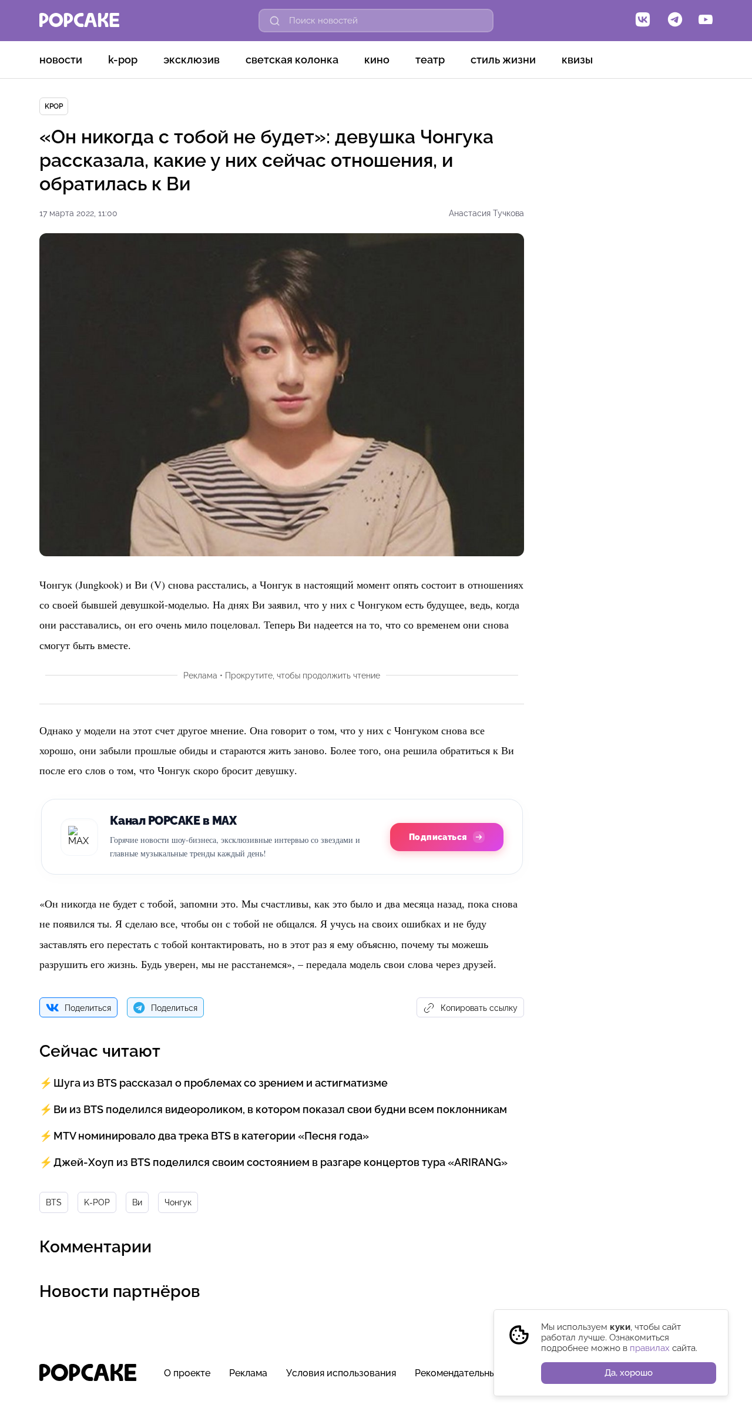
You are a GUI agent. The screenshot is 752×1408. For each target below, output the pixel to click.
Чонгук (178, 1202)
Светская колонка (292, 59)
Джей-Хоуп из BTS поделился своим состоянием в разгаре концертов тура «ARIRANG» (280, 1162)
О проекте (187, 1373)
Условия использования (341, 1373)
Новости (60, 59)
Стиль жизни (503, 59)
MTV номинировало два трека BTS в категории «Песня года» (211, 1136)
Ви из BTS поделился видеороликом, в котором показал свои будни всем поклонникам (280, 1109)
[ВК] (643, 21)
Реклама (248, 1373)
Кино (377, 59)
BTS (54, 1202)
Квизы (577, 59)
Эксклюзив (191, 59)
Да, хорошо (629, 1372)
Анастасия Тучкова (486, 213)
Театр (430, 59)
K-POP (122, 59)
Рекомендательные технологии (485, 1373)
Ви (137, 1202)
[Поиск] (275, 20)
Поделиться (88, 1008)
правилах (650, 1348)
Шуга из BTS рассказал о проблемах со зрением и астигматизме (220, 1083)
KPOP (54, 106)
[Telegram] (675, 21)
